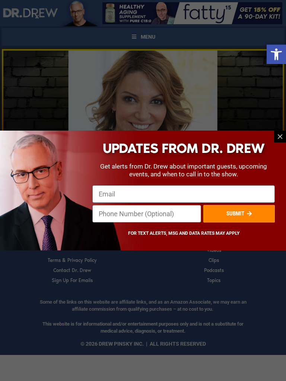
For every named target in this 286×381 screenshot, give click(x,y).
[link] (276, 54)
